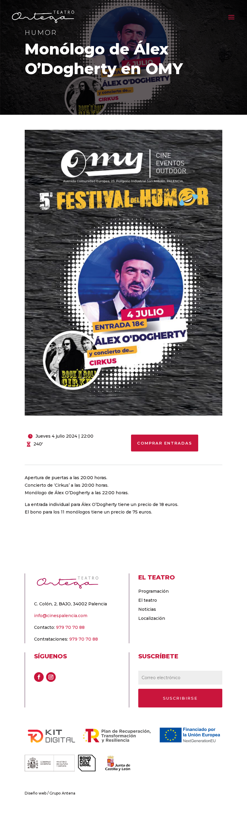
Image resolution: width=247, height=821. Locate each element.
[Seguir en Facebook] (39, 677)
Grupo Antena (62, 793)
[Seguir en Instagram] (51, 677)
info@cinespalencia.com (60, 615)
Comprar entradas (164, 443)
